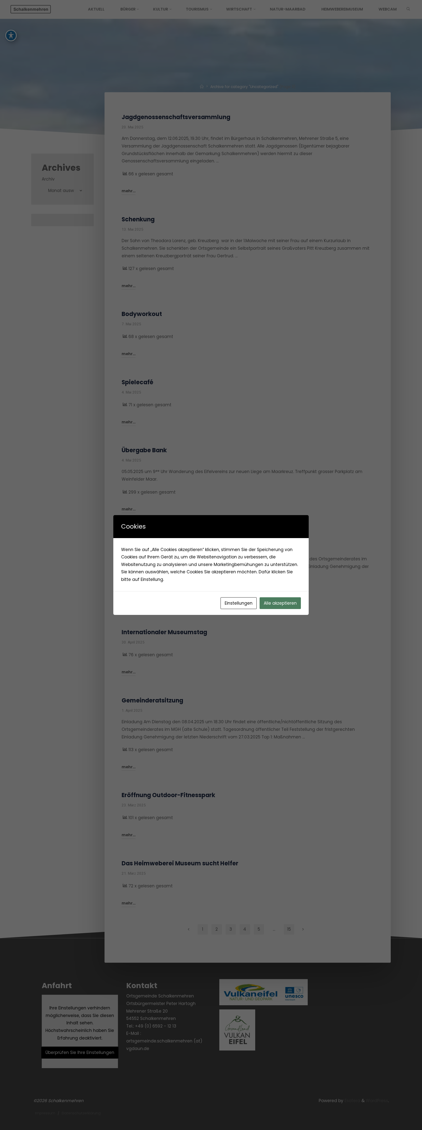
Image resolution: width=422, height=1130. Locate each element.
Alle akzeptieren (280, 603)
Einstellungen (239, 603)
